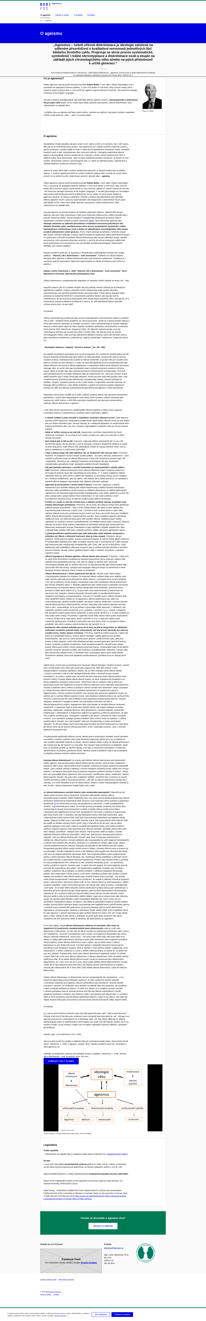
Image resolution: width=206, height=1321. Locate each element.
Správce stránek (45, 1294)
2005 (91, 221)
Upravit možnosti (60, 1315)
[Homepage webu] (51, 6)
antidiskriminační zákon (117, 1154)
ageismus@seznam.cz (113, 1248)
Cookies (56, 1294)
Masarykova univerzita (66, 1279)
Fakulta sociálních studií (48, 1279)
